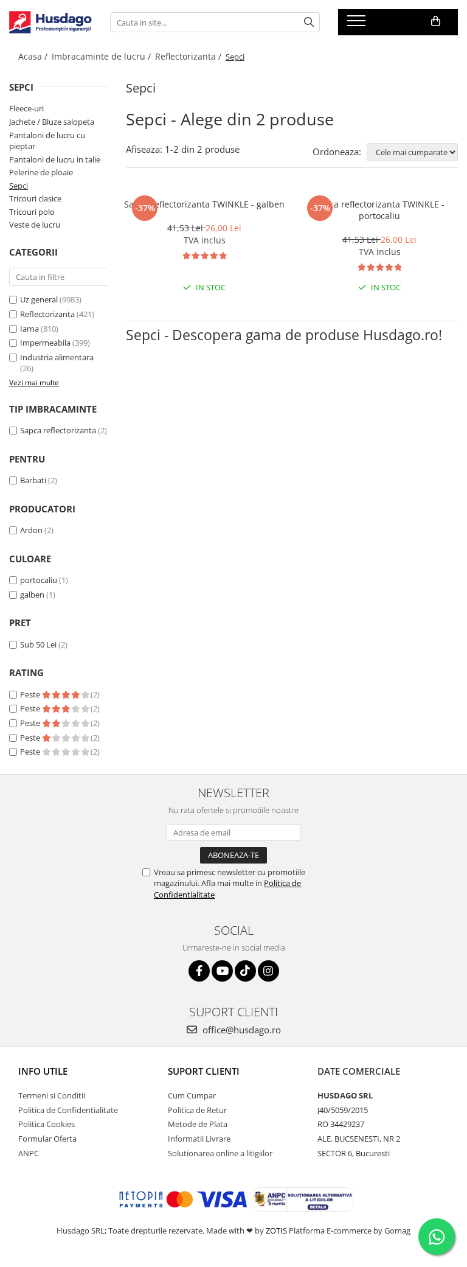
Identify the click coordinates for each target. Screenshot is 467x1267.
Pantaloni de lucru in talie (54, 159)
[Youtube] (222, 971)
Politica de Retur (197, 1110)
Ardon (31, 530)
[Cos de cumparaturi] (436, 21)
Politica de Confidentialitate (68, 1110)
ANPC (28, 1153)
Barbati (33, 480)
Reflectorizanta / (189, 56)
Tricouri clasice (35, 198)
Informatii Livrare (199, 1138)
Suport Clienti (204, 1071)
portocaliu (38, 579)
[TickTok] (245, 971)
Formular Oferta (47, 1138)
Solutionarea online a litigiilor (220, 1153)
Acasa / (34, 56)
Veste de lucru (34, 224)
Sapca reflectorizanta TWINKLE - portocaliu (379, 210)
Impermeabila (45, 342)
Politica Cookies (46, 1124)
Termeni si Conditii (51, 1095)
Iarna (29, 328)
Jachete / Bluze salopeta (51, 121)
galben (32, 594)
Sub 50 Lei (38, 644)
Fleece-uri (26, 108)
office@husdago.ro (240, 1030)
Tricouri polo (32, 211)
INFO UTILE (42, 1071)
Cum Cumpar (192, 1095)
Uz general (39, 299)
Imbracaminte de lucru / (102, 56)
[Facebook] (199, 971)
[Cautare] (309, 22)
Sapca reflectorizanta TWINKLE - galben (204, 204)
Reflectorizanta (47, 314)
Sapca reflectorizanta (58, 430)
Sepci (18, 185)
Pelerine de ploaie (41, 172)
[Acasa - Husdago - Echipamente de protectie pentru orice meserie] (50, 22)
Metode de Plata (197, 1124)
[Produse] (357, 24)
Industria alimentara (57, 357)
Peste (31, 694)
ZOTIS (276, 1230)
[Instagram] (268, 971)
